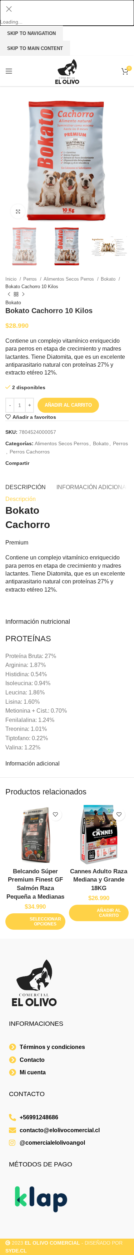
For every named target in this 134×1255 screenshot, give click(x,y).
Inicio (11, 279)
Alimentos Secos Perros (69, 279)
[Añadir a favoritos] (55, 814)
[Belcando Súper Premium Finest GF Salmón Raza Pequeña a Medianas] (35, 835)
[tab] (25, 486)
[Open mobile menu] (9, 71)
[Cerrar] (9, 9)
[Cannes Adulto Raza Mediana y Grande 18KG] (99, 835)
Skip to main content (35, 48)
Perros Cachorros (30, 452)
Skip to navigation (31, 33)
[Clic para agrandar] (18, 211)
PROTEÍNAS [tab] (28, 638)
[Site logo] (67, 71)
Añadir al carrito (68, 405)
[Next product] (23, 294)
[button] (99, 913)
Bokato (109, 279)
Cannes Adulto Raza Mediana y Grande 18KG (98, 880)
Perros (30, 279)
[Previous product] (9, 294)
